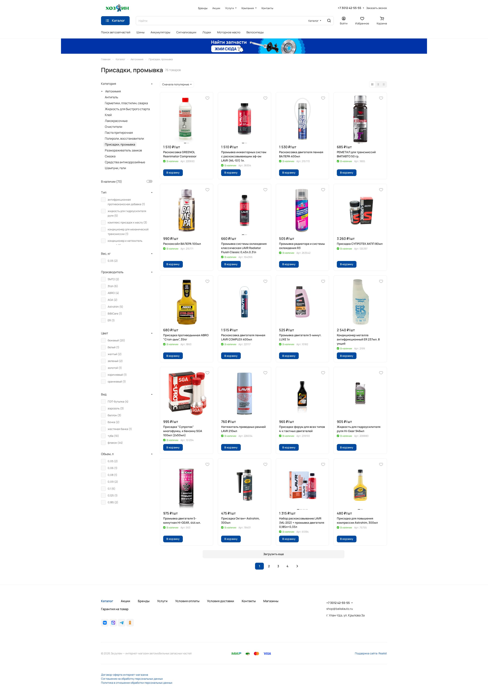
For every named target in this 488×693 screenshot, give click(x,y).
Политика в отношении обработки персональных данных (136, 682)
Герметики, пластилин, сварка (126, 103)
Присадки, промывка (120, 144)
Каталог (107, 601)
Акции (125, 601)
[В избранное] (207, 98)
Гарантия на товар (114, 609)
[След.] (297, 566)
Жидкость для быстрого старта (127, 109)
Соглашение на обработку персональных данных (132, 678)
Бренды (143, 601)
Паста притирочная (119, 132)
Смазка (110, 156)
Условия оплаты (187, 601)
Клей (108, 115)
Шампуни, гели (115, 168)
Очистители (113, 127)
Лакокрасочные (116, 121)
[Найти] (329, 20)
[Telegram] (121, 623)
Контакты (249, 601)
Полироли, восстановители (124, 138)
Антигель (111, 97)
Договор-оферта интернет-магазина (124, 674)
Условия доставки (220, 601)
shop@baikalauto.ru (339, 609)
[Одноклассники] (130, 623)
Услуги (162, 601)
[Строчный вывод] (378, 84)
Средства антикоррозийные (125, 162)
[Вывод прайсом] (384, 84)
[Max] (113, 623)
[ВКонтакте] (105, 623)
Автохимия (113, 91)
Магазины (270, 601)
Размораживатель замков (123, 150)
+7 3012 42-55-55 (349, 8)
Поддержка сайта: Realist (371, 653)
